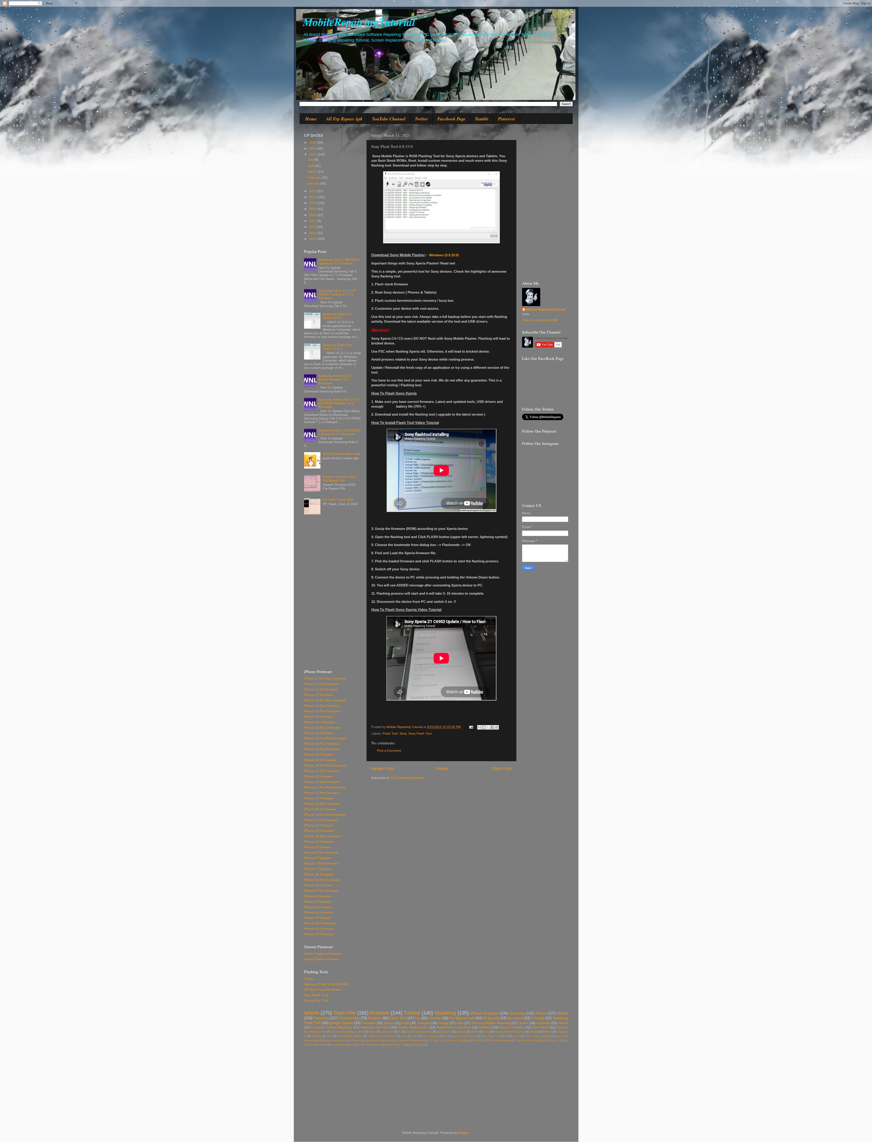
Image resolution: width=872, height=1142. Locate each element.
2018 (313, 215)
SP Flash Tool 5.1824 (338, 499)
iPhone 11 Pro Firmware (321, 820)
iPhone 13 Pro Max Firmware (325, 765)
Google (443, 1023)
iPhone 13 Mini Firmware (322, 782)
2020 (313, 203)
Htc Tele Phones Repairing (453, 1040)
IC (399, 1031)
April (311, 165)
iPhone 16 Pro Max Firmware (325, 700)
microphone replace (349, 1036)
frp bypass (491, 1018)
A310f (516, 1036)
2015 (313, 233)
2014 (313, 239)
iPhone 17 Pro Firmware (321, 684)
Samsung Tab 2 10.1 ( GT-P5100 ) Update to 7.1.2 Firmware (338, 294)
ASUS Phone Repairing (537, 1036)
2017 (313, 221)
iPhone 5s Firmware (318, 907)
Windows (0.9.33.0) (444, 255)
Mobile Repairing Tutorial (546, 309)
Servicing (517, 1013)
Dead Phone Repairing (377, 1040)
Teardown (369, 1023)
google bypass (341, 1023)
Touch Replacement (370, 1044)
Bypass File (444, 1031)
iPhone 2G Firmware (319, 934)
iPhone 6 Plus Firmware (321, 891)
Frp (417, 1018)
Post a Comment (389, 750)
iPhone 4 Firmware (317, 918)
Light (414, 1036)
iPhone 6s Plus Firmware (322, 880)
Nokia (372, 1031)
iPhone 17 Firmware (318, 695)
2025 (313, 142)
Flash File (345, 1013)
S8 (445, 1036)
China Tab (387, 1031)
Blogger (463, 1133)
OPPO (474, 1031)
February (315, 177)
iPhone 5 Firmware (317, 901)
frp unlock (515, 1018)
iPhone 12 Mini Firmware (322, 803)
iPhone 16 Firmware (318, 716)
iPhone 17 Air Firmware (321, 689)
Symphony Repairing (343, 1044)
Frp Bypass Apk (462, 1018)
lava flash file (417, 1044)
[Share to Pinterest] (496, 727)
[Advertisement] (332, 594)
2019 (313, 209)
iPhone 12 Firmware (318, 798)
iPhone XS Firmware (319, 841)
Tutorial (412, 1013)
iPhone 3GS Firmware (320, 923)
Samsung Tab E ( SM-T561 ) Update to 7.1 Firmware (339, 261)
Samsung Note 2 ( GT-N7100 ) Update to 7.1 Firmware (340, 432)
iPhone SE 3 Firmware (320, 760)
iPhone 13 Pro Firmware (321, 771)
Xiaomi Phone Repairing (509, 1031)
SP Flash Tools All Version (322, 989)
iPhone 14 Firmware (318, 754)
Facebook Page (451, 118)
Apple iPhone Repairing (454, 1027)
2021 (313, 197)
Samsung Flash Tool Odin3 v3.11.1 (337, 346)
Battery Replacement (334, 1040)
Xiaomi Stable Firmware (321, 959)
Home (311, 118)
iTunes (309, 978)
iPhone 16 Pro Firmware (321, 706)
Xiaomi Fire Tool (315, 1000)
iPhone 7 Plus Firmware (321, 863)
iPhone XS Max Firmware (322, 836)
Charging (423, 1023)
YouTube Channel (389, 118)
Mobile (562, 1013)
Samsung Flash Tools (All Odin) (326, 984)
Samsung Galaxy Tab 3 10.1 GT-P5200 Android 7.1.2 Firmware (339, 403)
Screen (523, 1023)
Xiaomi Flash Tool (395, 1044)
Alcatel (534, 1031)
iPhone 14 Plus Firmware (322, 749)
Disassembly (349, 1018)
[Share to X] (488, 727)
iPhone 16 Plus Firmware (322, 711)
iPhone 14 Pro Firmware (321, 744)
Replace (375, 1018)
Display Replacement (413, 1027)
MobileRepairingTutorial (359, 22)
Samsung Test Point (375, 1027)
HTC (431, 1040)
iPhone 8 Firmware (317, 858)
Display (389, 1023)
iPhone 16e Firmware (319, 722)
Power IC (554, 1040)
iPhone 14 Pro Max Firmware (325, 738)
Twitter (421, 118)
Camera (355, 1040)
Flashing (485, 1027)
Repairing (445, 1013)
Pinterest (506, 118)
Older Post (501, 768)
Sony (402, 733)
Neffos (476, 1040)
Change (537, 1018)
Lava (404, 1036)
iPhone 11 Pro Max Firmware (325, 814)
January (314, 183)
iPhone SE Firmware (319, 874)
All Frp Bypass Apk (344, 118)
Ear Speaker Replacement (409, 1040)
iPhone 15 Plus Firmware (322, 727)
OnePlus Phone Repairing (530, 1040)
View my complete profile (540, 320)
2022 (313, 191)
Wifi (506, 1036)
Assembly (543, 1023)
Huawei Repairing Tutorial (347, 1031)
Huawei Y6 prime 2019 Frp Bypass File (339, 478)
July (311, 159)
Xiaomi (563, 1023)
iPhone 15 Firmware (318, 733)
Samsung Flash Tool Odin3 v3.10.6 (337, 315)
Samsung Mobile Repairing (490, 1023)
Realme (317, 1036)
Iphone (311, 1013)
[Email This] (479, 727)
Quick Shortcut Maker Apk (341, 454)
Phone (541, 1013)
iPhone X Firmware (318, 847)
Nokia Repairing (430, 1036)
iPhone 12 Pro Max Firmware (325, 787)
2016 (313, 227)
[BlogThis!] (483, 727)
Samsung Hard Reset (464, 1036)
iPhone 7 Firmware (317, 869)
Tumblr (482, 118)
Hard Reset (540, 1027)
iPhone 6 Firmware (317, 896)
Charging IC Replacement (381, 1036)
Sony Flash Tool (419, 733)
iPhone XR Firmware (319, 831)
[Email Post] (471, 727)
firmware (379, 1013)
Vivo (329, 1036)
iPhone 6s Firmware (318, 885)
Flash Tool (390, 733)
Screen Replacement (419, 1031)
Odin (460, 1023)
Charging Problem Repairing (331, 1027)
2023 (313, 154)
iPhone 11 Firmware (318, 825)
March (313, 171)
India (405, 1023)
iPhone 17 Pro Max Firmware (325, 678)
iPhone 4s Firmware (318, 912)
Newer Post (382, 768)
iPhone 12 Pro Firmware (321, 793)
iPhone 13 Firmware (318, 776)
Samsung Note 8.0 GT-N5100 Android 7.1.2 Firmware (335, 379)
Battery (547, 1031)
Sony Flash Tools (316, 995)
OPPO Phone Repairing (498, 1040)
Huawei (434, 1018)
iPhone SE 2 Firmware (320, 809)
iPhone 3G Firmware (319, 928)
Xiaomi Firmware (511, 1027)
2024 (313, 148)
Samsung (321, 1018)
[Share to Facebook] (492, 727)
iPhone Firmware (485, 1013)
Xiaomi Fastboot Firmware (323, 953)
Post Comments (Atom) (407, 778)
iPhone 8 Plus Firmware (321, 852)
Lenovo (461, 1031)
